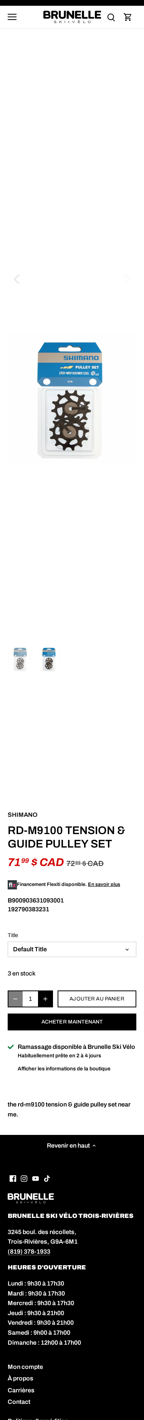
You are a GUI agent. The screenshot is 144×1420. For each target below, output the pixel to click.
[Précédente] (17, 278)
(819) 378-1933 (29, 1251)
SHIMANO (23, 814)
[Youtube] (35, 1178)
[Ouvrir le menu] (12, 17)
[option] (72, 398)
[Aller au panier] (127, 17)
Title (13, 935)
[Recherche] (111, 17)
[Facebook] (13, 1178)
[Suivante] (126, 278)
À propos (20, 1378)
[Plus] (45, 999)
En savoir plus (104, 884)
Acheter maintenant (72, 1022)
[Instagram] (24, 1178)
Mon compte (25, 1367)
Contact (19, 1401)
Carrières (21, 1390)
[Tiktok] (47, 1178)
